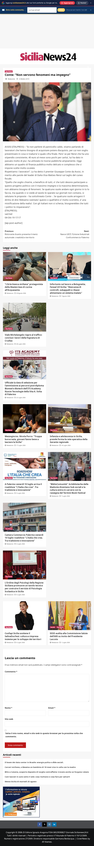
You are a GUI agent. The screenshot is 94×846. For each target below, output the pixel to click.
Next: (74, 234)
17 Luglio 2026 (20, 445)
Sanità (53, 627)
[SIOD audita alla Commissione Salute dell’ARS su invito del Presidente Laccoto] (69, 615)
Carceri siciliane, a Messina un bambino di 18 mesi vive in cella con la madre (40, 767)
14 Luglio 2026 (65, 445)
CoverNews (82, 838)
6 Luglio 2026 (20, 544)
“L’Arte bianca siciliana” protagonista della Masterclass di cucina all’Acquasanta (24, 287)
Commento (11, 671)
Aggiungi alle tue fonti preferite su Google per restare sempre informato (40, 3)
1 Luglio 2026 (65, 642)
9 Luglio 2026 (20, 493)
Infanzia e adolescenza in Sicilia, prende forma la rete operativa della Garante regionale (68, 439)
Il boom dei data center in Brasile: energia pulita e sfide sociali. (34, 762)
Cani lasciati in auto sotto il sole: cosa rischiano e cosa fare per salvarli (37, 776)
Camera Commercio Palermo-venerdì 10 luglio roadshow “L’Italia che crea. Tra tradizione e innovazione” (24, 537)
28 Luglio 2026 (20, 344)
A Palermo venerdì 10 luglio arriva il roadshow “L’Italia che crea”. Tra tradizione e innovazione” (23, 487)
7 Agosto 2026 (65, 296)
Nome (8, 708)
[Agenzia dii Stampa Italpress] (21, 801)
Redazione (11, 79)
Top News (9, 71)
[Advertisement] (47, 31)
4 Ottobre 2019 (24, 79)
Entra (61, 10)
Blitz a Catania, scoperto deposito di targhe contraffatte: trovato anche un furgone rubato (47, 772)
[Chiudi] (90, 3)
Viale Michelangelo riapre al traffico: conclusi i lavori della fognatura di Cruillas (23, 337)
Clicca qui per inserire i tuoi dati (76, 10)
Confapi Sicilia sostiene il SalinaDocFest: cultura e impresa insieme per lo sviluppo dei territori (23, 636)
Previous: (21, 234)
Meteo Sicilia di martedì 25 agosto (20, 781)
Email (51, 708)
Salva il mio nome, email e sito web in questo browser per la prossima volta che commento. (44, 735)
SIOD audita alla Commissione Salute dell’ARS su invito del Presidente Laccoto (69, 636)
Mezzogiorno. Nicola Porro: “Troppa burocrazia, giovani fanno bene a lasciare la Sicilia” (23, 439)
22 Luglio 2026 (20, 397)
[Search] (88, 67)
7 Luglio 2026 (65, 496)
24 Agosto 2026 (21, 293)
